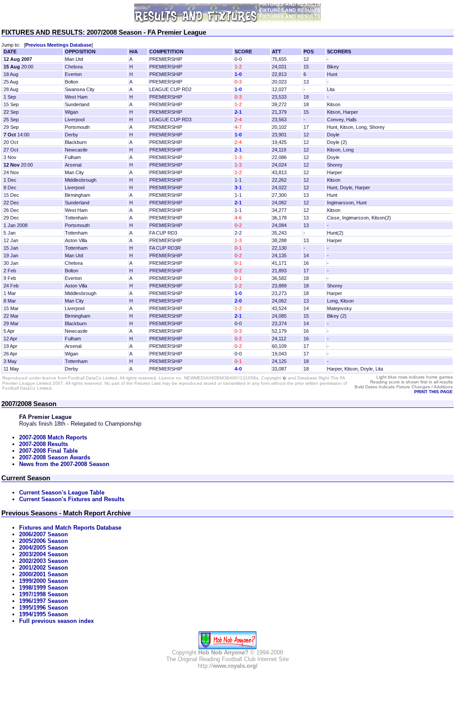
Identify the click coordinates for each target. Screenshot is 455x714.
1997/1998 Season (43, 594)
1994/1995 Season (43, 614)
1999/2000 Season (43, 581)
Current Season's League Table (61, 492)
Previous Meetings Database (58, 45)
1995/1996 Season (43, 607)
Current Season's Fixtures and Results (71, 499)
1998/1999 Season (43, 587)
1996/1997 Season (43, 601)
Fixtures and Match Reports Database (70, 527)
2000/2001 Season (43, 574)
